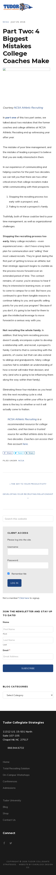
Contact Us (9, 819)
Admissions (9, 787)
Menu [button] (49, 7)
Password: (12, 560)
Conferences (10, 781)
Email (6, 650)
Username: (13, 546)
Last (5, 645)
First (5, 634)
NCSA (6, 22)
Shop (6, 813)
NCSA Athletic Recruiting (28, 107)
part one (10, 117)
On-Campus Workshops (16, 774)
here (25, 443)
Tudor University (12, 800)
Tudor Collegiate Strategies (18, 7)
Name (6, 622)
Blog (5, 806)
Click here (24, 598)
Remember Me (18, 573)
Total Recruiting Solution (16, 768)
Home (6, 761)
